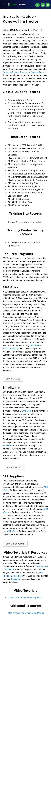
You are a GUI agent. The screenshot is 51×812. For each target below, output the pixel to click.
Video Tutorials (41, 566)
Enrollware (26, 411)
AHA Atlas (35, 345)
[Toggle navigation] (4, 5)
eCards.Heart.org (10, 348)
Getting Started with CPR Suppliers (25, 597)
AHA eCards (12, 531)
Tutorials (6, 576)
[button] (13, 379)
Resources (9, 569)
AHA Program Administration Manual (26, 612)
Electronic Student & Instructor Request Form (23, 72)
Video (40, 572)
